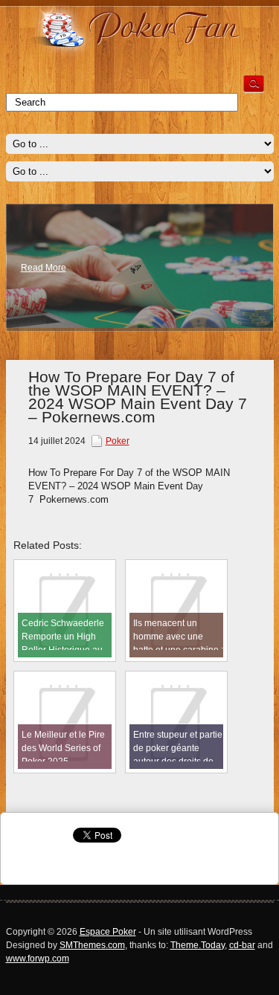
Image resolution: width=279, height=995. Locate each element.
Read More (43, 268)
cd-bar (242, 945)
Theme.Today (197, 945)
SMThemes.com (92, 945)
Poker (117, 441)
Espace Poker (108, 932)
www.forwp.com (37, 958)
